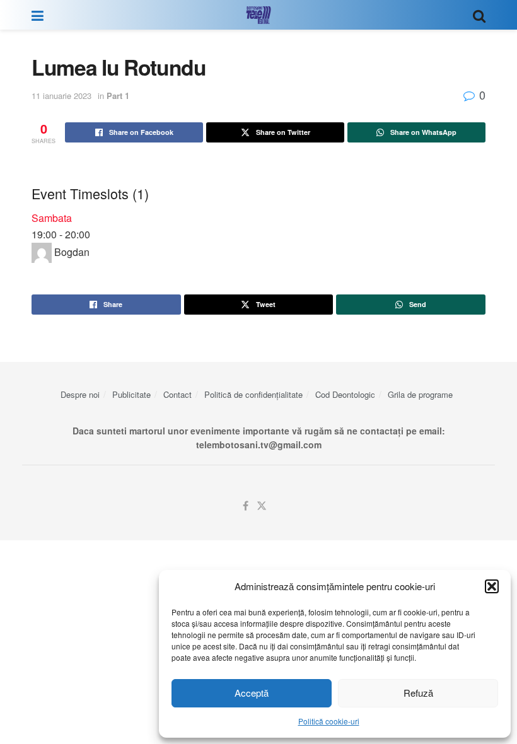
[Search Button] (479, 15)
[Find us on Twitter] (262, 506)
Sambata (52, 218)
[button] (491, 586)
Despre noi (80, 394)
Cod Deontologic (345, 394)
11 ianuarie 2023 (61, 96)
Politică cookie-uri (328, 721)
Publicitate (131, 394)
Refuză (418, 692)
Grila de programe (420, 394)
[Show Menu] (38, 15)
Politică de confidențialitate (253, 394)
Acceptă (252, 692)
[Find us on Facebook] (245, 506)
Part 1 (118, 96)
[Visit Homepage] (258, 15)
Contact (177, 394)
